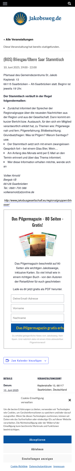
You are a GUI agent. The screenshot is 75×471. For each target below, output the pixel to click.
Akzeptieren (37, 439)
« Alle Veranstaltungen (18, 39)
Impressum (59, 466)
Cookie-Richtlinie (19, 466)
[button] (70, 400)
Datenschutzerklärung (40, 466)
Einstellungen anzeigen (37, 458)
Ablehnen (37, 449)
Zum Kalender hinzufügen (27, 360)
